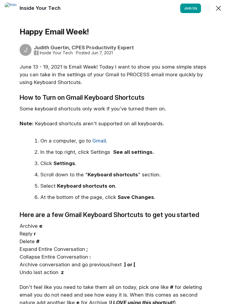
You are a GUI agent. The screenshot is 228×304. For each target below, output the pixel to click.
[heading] (41, 8)
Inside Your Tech (56, 52)
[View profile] (11, 8)
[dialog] (114, 152)
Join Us (190, 8)
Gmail (99, 141)
